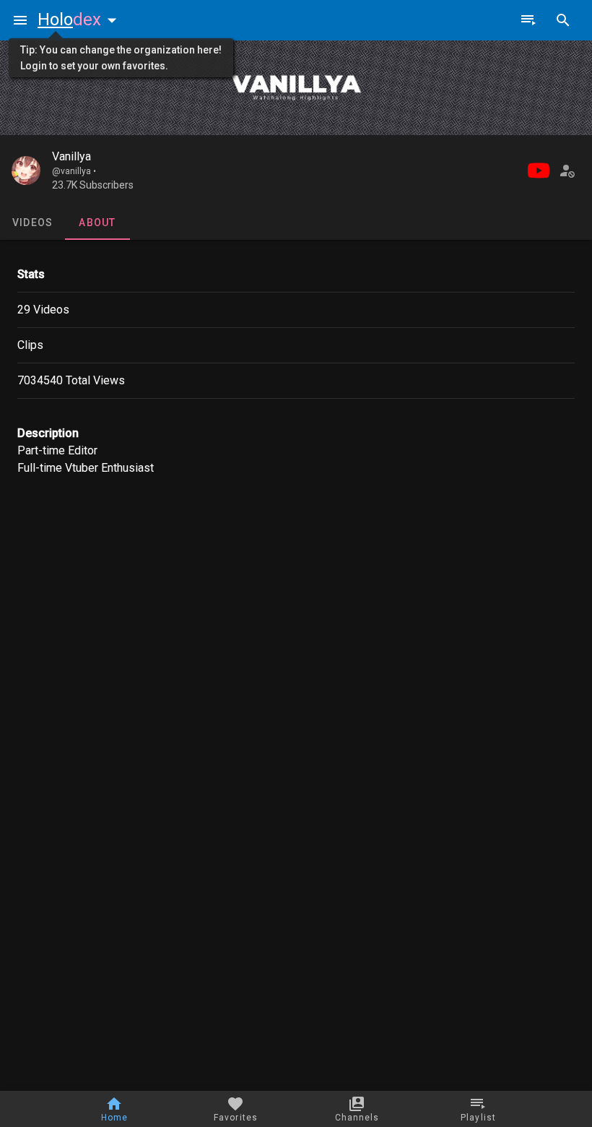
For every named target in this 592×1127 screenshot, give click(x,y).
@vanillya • (74, 171)
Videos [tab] (32, 222)
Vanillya (71, 156)
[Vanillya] (26, 170)
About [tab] (97, 222)
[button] (80, 19)
